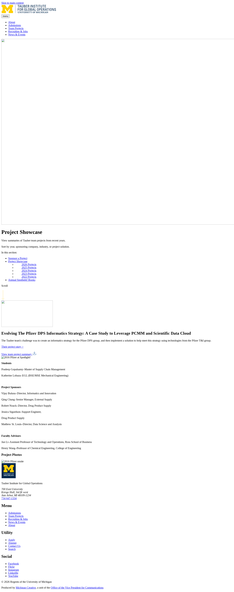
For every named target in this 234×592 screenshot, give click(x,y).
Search (12, 549)
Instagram (13, 569)
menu (5, 16)
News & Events (16, 34)
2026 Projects (29, 264)
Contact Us (14, 546)
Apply (11, 539)
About (11, 22)
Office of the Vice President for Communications (77, 587)
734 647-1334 (9, 498)
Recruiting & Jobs (18, 31)
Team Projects (15, 28)
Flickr (11, 566)
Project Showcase (17, 261)
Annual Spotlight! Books (21, 279)
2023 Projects (29, 273)
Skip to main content (12, 2)
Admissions (14, 25)
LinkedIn (13, 572)
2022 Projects (29, 276)
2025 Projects (29, 267)
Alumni (12, 542)
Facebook (13, 563)
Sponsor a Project (17, 258)
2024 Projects (29, 270)
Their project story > (12, 346)
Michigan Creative (26, 587)
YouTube (13, 576)
